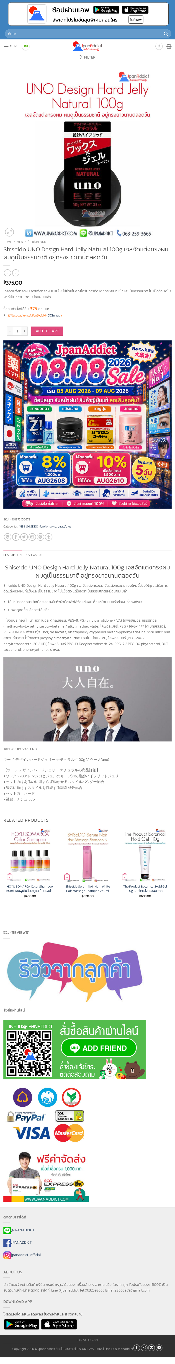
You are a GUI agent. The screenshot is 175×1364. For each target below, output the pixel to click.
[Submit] (166, 33)
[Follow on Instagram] (144, 1347)
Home (7, 241)
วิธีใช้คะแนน (54, 316)
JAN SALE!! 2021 (87, 1340)
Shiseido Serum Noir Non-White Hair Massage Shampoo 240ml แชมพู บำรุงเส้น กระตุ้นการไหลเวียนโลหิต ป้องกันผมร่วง (87, 888)
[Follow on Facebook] (136, 1347)
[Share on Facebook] (16, 537)
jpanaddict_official (26, 1254)
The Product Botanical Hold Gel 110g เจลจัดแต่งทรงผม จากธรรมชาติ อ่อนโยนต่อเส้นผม (145, 888)
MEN (20, 241)
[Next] (171, 867)
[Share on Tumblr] (48, 537)
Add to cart (47, 331)
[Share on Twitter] (24, 537)
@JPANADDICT (22, 1230)
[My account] (159, 46)
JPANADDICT (21, 1242)
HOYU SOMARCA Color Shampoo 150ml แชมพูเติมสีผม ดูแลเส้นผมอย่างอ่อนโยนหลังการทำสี (30, 888)
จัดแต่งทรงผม (37, 241)
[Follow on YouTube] (159, 1347)
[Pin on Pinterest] (40, 537)
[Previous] (3, 867)
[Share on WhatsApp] (7, 537)
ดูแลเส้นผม (64, 526)
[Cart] (169, 46)
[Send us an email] (151, 1347)
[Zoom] (9, 232)
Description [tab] (12, 555)
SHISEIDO (32, 526)
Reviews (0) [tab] (33, 555)
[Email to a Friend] (32, 537)
